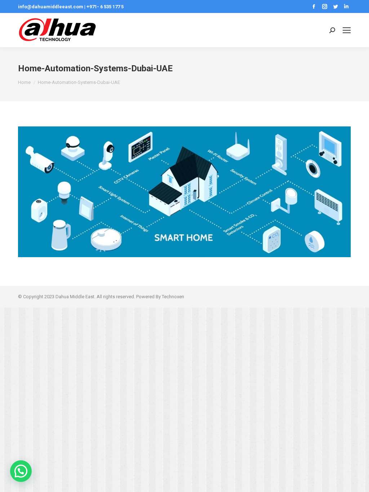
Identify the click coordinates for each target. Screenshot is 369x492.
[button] (21, 471)
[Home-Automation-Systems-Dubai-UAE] (184, 191)
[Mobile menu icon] (346, 30)
